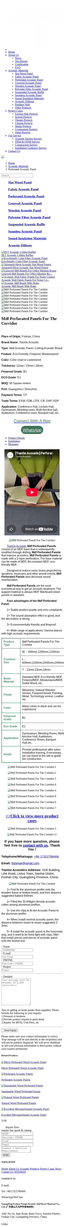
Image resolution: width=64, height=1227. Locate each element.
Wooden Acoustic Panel (28, 86)
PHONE (7, 960)
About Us (13, 55)
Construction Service (26, 144)
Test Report (21, 61)
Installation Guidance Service (31, 147)
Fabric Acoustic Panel (27, 76)
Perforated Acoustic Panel (29, 79)
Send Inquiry (10, 1030)
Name (5, 946)
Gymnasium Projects (26, 129)
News (18, 58)
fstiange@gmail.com (16, 7)
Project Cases (15, 110)
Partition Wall (22, 104)
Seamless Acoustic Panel (28, 95)
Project (6, 966)
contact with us (35, 845)
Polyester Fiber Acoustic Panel (31, 89)
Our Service (14, 135)
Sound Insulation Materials (29, 98)
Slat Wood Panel (24, 73)
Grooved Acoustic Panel (28, 82)
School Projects (23, 117)
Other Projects (22, 132)
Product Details (16, 438)
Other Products (23, 107)
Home (11, 51)
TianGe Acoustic (17, 546)
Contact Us (14, 151)
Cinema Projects (24, 123)
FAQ (17, 67)
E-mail (5, 953)
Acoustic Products (29, 1168)
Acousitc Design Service (28, 138)
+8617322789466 (15, 4)
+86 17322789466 (46, 856)
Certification (21, 64)
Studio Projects (23, 126)
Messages (13, 444)
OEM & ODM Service (27, 141)
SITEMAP (20, 1171)
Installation (14, 441)
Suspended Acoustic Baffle (29, 92)
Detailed (6, 976)
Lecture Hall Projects (26, 113)
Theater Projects (23, 120)
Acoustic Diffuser (24, 101)
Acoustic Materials (18, 70)
